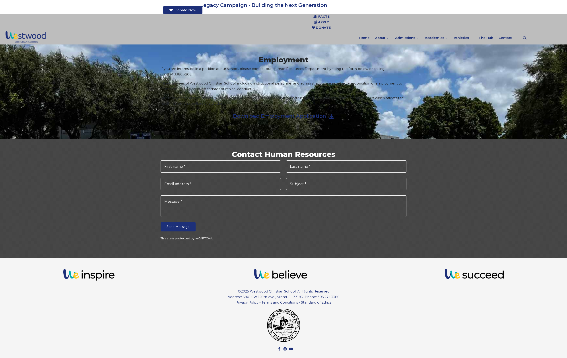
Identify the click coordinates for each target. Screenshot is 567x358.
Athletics (461, 38)
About (380, 38)
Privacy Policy (247, 302)
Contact (505, 38)
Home (364, 38)
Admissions (405, 38)
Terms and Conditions (280, 302)
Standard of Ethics (316, 302)
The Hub (486, 38)
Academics (434, 38)
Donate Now (185, 10)
